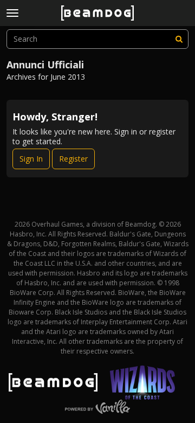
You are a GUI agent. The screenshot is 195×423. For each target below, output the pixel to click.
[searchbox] (97, 39)
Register (73, 158)
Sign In (31, 158)
